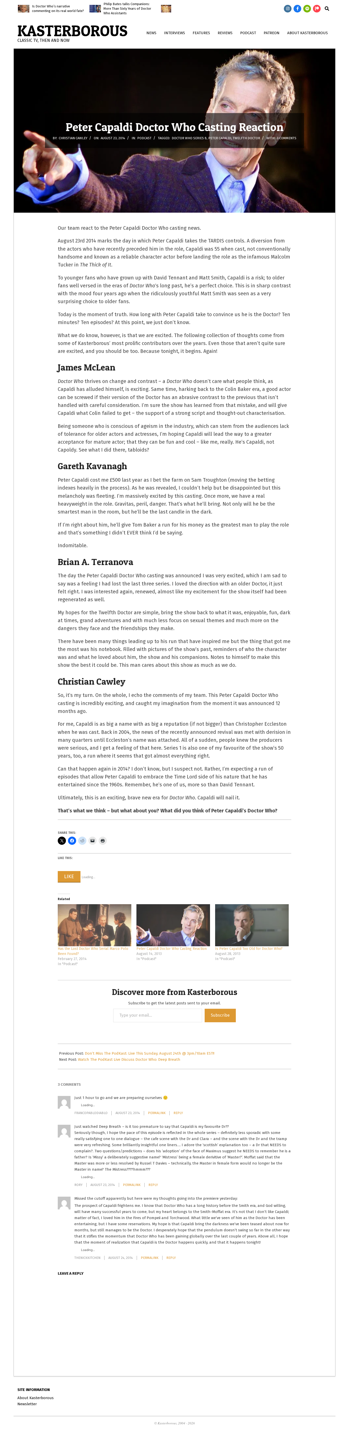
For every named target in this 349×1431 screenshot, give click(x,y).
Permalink (157, 1113)
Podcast (144, 138)
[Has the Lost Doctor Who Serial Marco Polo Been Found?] (94, 925)
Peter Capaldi (219, 138)
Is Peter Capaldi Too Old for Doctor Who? (249, 949)
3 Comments (286, 138)
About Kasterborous (35, 1398)
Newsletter (27, 1404)
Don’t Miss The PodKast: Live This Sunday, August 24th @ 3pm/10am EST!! (149, 1053)
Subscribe (220, 1015)
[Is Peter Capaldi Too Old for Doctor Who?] (252, 925)
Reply (178, 1113)
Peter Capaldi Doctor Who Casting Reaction (171, 949)
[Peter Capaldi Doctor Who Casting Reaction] (173, 925)
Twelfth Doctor (246, 138)
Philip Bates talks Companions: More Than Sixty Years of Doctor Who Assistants (127, 8)
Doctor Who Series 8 (189, 138)
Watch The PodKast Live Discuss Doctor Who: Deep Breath (129, 1059)
